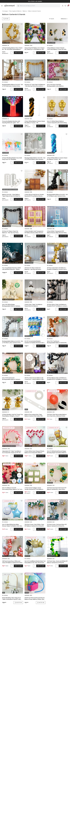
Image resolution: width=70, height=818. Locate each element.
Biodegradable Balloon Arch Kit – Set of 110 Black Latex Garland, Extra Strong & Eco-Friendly (57, 195)
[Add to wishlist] (21, 24)
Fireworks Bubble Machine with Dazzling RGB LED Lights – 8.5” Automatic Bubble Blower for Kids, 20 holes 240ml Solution (12, 122)
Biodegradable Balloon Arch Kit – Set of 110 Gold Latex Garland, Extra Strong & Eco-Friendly (12, 85)
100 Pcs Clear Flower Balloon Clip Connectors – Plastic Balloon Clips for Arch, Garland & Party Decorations (34, 378)
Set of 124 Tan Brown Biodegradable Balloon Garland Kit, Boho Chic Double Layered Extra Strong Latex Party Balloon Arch (57, 342)
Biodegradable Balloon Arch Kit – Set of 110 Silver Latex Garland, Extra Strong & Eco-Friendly (12, 342)
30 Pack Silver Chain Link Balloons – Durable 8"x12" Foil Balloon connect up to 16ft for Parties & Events (57, 305)
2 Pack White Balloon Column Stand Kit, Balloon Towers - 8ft (57, 158)
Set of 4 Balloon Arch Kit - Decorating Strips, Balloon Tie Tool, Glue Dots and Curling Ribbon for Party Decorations (12, 488)
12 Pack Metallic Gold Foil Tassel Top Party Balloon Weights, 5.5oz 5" (12, 415)
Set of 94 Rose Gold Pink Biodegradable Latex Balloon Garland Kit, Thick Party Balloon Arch (57, 85)
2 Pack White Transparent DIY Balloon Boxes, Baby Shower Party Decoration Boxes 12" (56, 232)
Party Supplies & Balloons (15, 11)
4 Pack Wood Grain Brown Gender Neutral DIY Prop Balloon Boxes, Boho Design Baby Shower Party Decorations (34, 195)
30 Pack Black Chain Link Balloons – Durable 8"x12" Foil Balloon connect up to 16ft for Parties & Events (57, 378)
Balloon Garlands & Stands (34, 11)
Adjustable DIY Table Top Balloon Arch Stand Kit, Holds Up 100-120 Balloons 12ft (11, 452)
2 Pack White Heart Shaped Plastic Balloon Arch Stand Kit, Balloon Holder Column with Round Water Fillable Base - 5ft (34, 452)
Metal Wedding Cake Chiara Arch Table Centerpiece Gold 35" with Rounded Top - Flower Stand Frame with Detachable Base (12, 598)
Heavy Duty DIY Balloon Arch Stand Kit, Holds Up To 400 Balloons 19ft (34, 48)
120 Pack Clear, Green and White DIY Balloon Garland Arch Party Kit (57, 561)
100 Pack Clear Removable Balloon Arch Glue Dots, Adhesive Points (57, 415)
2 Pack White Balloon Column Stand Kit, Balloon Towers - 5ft (35, 122)
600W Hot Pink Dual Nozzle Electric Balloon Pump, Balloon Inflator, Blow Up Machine (35, 598)
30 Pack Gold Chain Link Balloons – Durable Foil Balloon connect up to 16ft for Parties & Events (56, 268)
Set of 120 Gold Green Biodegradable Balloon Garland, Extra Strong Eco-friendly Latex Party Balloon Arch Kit (11, 378)
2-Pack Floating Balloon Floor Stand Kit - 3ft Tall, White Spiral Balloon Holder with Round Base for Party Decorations (12, 48)
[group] (35, 1)
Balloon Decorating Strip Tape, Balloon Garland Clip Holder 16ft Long (34, 415)
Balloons (25, 11)
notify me (19, 602)
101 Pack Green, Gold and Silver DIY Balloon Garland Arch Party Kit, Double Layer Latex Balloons (57, 525)
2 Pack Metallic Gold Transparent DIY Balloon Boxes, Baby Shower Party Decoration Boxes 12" (34, 232)
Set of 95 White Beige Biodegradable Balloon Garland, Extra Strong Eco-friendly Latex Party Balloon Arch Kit (11, 305)
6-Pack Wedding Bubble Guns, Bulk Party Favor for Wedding (12, 158)
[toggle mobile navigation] (2, 6)
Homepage (5, 11)
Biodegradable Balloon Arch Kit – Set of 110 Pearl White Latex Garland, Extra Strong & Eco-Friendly (35, 158)
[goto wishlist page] (65, 6)
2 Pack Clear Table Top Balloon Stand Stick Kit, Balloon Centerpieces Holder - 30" (33, 305)
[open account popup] (62, 6)
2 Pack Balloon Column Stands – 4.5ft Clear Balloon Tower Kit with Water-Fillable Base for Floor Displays (56, 48)
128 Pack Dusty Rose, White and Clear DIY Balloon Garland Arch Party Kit (12, 561)
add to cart (18, 52)
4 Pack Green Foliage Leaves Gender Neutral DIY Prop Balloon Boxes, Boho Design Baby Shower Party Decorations (34, 488)
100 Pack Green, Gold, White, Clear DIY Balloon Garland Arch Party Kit (34, 525)
